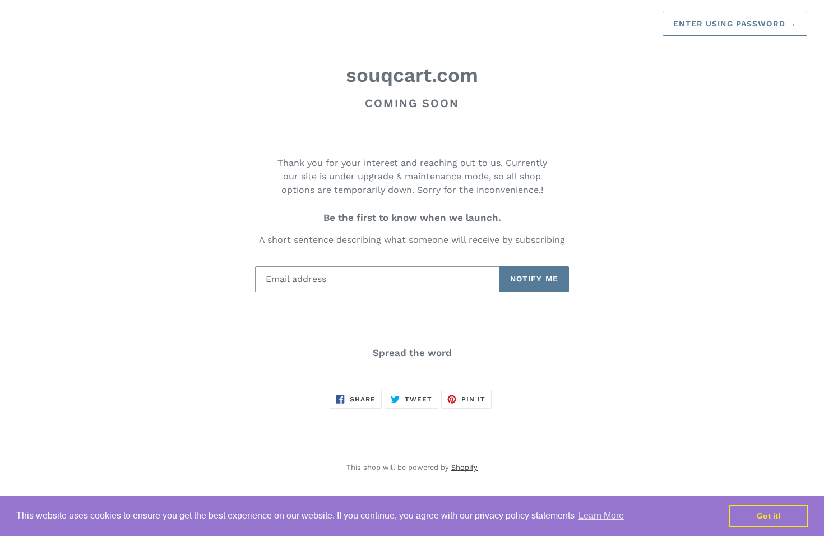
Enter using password (735, 23)
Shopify (464, 467)
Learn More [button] (601, 515)
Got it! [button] (769, 515)
